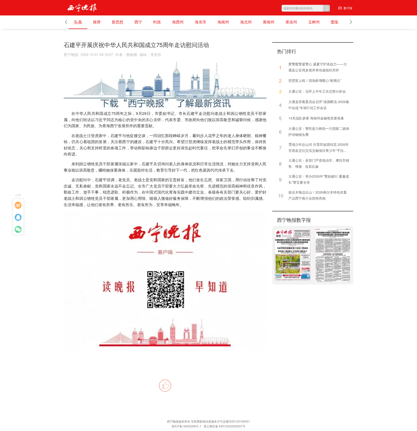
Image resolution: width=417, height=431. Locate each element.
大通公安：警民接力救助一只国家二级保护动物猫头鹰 (318, 131)
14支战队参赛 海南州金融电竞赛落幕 (316, 118)
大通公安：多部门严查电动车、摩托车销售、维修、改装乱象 (318, 163)
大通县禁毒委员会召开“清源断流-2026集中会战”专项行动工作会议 (318, 104)
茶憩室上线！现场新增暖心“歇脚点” (315, 80)
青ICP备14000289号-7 (186, 426)
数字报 (348, 8)
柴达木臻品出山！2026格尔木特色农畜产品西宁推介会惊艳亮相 (317, 195)
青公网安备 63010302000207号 (224, 426)
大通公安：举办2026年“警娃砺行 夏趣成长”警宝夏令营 (318, 179)
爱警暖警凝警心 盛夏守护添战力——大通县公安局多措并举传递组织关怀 (317, 67)
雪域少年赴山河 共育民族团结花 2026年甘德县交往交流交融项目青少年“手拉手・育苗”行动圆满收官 (318, 147)
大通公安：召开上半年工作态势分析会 (317, 91)
